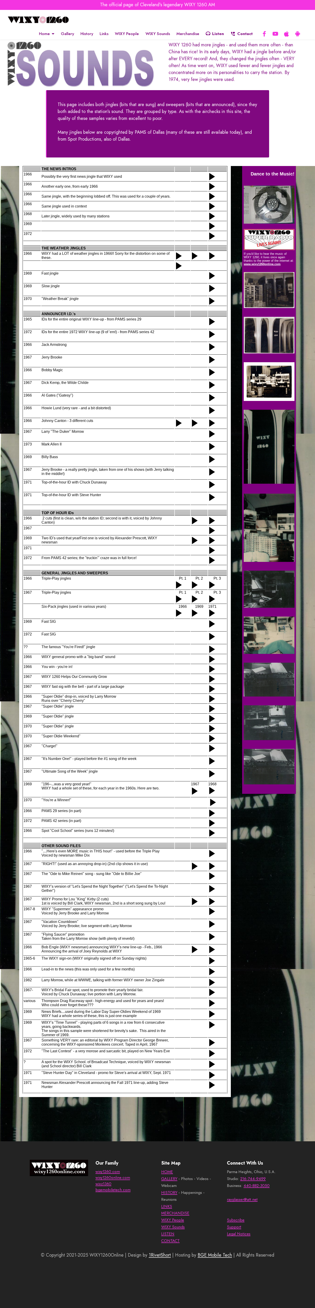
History (86, 34)
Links (104, 34)
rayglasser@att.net (242, 1199)
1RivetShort (160, 1255)
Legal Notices (238, 1234)
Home (44, 34)
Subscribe (235, 1220)
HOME (167, 1172)
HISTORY (169, 1192)
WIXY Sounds (158, 34)
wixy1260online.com (112, 1177)
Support (234, 1227)
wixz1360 (103, 1184)
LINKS (166, 1206)
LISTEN (167, 1234)
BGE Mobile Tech (215, 1255)
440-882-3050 (257, 1186)
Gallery (67, 34)
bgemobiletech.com (113, 1190)
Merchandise (187, 34)
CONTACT (170, 1241)
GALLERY (169, 1179)
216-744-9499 (253, 1179)
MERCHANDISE (175, 1213)
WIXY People (127, 34)
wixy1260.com (107, 1172)
